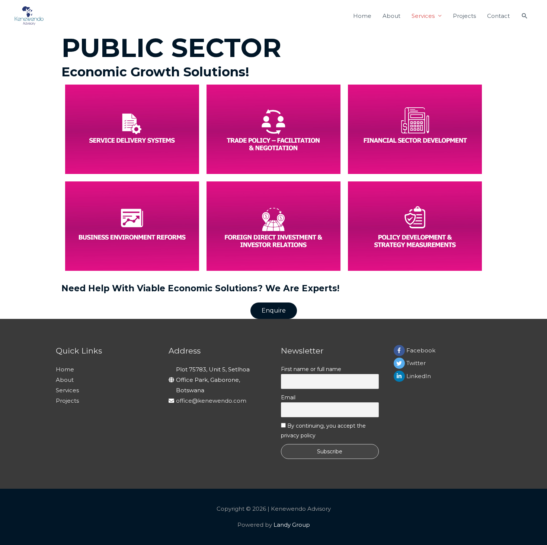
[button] (273, 310)
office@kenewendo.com (211, 400)
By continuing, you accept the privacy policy (323, 430)
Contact (498, 15)
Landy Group (292, 524)
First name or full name (311, 369)
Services (423, 15)
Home (362, 15)
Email (288, 397)
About (391, 15)
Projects (464, 15)
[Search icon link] (524, 16)
